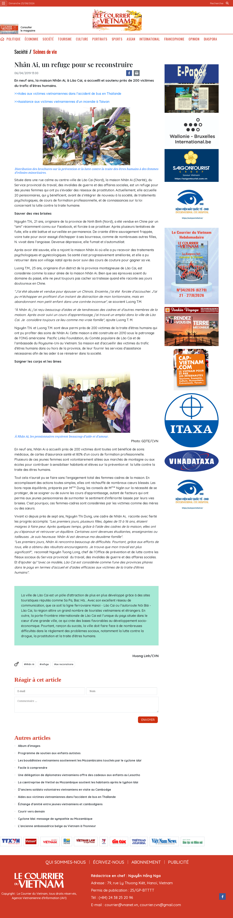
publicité (178, 862)
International (149, 39)
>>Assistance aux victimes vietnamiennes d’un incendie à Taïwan (61, 101)
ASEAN (131, 39)
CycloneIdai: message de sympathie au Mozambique (55, 819)
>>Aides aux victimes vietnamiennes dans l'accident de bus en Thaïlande (67, 93)
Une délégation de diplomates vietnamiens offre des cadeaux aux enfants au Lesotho (79, 775)
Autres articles (32, 738)
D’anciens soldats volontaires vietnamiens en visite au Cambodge (64, 789)
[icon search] (227, 3)
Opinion (194, 39)
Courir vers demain (31, 811)
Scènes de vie (45, 51)
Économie (31, 39)
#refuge (44, 664)
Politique (13, 39)
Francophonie (174, 39)
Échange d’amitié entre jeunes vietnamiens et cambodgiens (60, 804)
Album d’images (29, 746)
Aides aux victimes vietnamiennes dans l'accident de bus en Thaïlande (67, 797)
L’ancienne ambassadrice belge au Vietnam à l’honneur (57, 826)
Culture (82, 39)
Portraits (99, 39)
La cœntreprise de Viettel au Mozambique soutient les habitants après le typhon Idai (78, 782)
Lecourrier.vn (117, 20)
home (2, 39)
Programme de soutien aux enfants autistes (49, 753)
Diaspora (210, 39)
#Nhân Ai (29, 664)
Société (48, 39)
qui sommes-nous (66, 862)
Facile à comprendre (32, 767)
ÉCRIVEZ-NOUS (108, 862)
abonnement (146, 862)
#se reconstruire (63, 664)
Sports (117, 39)
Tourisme (65, 39)
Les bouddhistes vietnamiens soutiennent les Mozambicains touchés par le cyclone (79, 760)
